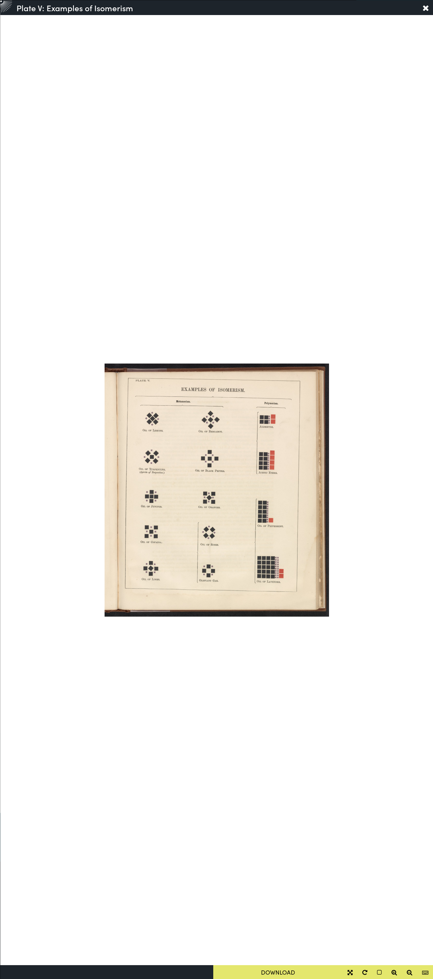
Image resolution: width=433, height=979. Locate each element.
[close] (425, 7)
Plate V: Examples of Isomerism (74, 8)
